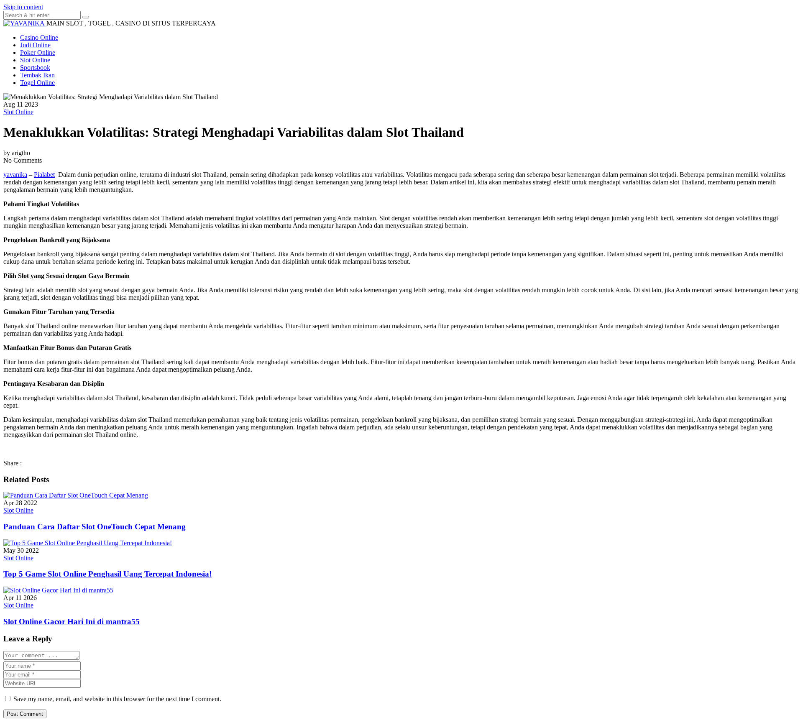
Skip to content (23, 6)
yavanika (15, 174)
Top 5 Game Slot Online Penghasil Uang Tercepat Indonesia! (107, 573)
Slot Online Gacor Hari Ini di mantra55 (71, 621)
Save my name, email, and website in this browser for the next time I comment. (117, 698)
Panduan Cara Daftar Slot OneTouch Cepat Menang (94, 526)
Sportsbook (35, 67)
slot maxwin (268, 369)
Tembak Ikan (37, 75)
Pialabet (44, 174)
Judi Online (35, 45)
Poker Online (37, 52)
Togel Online (37, 82)
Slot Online (35, 60)
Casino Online (39, 37)
